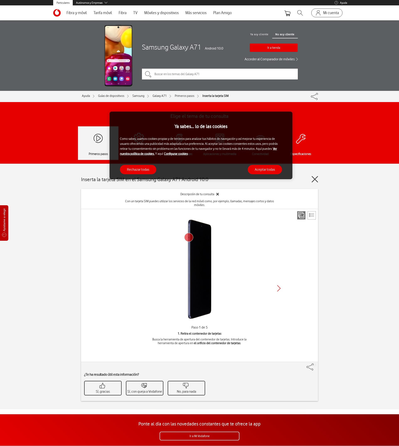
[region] (201, 145)
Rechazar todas (138, 169)
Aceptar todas (265, 169)
